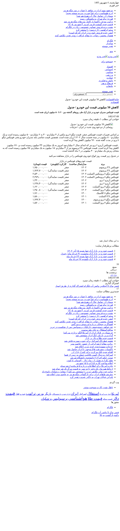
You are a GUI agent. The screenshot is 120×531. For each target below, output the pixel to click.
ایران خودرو (66, 394)
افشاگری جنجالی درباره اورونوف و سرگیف (92, 324)
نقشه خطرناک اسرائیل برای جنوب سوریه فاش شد (88, 341)
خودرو (22, 394)
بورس (40, 393)
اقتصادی (110, 99)
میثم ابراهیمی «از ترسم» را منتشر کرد (94, 30)
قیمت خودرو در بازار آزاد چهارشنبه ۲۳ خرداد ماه (90, 256)
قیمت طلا (95, 398)
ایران (74, 394)
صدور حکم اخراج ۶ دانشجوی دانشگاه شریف (91, 357)
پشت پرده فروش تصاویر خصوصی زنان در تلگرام (89, 27)
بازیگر (48, 393)
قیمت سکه (107, 399)
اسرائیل (82, 394)
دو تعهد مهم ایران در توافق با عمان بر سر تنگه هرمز (88, 10)
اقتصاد (110, 66)
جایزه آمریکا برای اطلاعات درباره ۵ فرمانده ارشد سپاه (86, 366)
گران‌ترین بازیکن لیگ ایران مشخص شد (94, 335)
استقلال (93, 394)
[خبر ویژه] (108, 56)
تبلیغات (109, 86)
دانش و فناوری (106, 80)
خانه (117, 99)
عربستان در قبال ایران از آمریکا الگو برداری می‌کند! (88, 332)
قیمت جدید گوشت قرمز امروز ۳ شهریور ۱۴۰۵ (90, 24)
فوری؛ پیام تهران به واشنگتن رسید (96, 19)
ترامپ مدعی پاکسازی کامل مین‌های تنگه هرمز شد (88, 21)
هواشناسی (77, 398)
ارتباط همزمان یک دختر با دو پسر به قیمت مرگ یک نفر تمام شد (82, 369)
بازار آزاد (113, 275)
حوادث (110, 78)
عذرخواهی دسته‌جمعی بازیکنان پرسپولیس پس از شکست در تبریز (81, 327)
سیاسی (109, 72)
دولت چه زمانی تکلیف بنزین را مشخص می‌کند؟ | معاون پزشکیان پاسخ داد (77, 371)
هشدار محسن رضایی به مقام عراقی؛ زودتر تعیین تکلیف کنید (84, 35)
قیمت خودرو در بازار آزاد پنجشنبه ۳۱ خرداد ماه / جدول (87, 253)
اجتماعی (109, 69)
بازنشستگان (56, 394)
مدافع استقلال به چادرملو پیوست (97, 330)
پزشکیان (46, 398)
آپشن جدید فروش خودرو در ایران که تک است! (91, 32)
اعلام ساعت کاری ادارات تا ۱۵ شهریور (94, 363)
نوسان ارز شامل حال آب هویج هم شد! (94, 16)
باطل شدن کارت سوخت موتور (98, 387)
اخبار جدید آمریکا (105, 394)
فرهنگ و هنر (107, 83)
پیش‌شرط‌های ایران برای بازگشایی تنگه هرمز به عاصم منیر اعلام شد (80, 374)
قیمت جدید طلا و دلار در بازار (99, 338)
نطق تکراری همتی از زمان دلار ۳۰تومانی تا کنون (90, 360)
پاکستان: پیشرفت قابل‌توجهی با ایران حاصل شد (90, 349)
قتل (17, 393)
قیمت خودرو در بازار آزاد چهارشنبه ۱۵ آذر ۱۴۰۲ (90, 251)
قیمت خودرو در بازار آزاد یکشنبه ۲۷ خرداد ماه (91, 259)
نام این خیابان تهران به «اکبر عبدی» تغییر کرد (91, 377)
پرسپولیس (60, 398)
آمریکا (115, 393)
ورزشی (109, 75)
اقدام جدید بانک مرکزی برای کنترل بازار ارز (92, 352)
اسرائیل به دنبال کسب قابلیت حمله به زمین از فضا (88, 355)
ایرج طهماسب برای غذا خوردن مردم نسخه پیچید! (89, 13)
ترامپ (31, 394)
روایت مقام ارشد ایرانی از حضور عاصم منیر (91, 344)
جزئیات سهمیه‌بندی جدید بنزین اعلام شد (94, 346)
